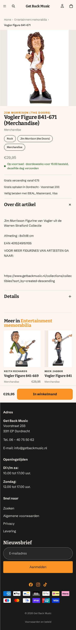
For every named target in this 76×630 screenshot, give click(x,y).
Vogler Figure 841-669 (21, 376)
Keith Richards (15, 371)
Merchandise (14, 147)
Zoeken (8, 508)
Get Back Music (42, 613)
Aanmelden (38, 567)
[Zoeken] (13, 6)
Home (7, 19)
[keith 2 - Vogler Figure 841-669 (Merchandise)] (22, 348)
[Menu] (4, 6)
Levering (9, 531)
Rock (10, 138)
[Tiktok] (45, 584)
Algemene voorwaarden (21, 516)
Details (11, 296)
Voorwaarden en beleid (38, 621)
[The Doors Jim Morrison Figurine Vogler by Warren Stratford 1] (38, 68)
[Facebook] (30, 584)
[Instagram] (38, 584)
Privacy (9, 523)
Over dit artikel (20, 204)
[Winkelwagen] (71, 6)
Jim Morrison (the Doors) (27, 112)
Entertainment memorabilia (30, 19)
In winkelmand (45, 394)
